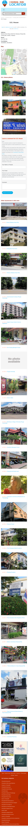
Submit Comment (7, 192)
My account (13, 773)
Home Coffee (10, 397)
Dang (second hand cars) (13, 471)
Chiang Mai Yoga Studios (6, 794)
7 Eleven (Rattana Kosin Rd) (13, 272)
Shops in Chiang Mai (5, 822)
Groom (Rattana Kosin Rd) (12, 222)
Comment (4, 182)
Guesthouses (8, 17)
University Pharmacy (12, 736)
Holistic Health (4, 810)
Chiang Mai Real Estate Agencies (8, 800)
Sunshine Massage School (13, 447)
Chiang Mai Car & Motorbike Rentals (8, 806)
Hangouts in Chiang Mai (6, 785)
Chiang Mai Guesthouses (19, 17)
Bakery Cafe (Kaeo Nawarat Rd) (14, 641)
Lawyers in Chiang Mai (6, 816)
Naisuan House (10, 524)
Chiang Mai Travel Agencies (7, 804)
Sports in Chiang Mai (5, 798)
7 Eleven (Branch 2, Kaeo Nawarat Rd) (16, 665)
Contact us (18, 773)
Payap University (11, 371)
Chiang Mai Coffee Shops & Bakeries (8, 783)
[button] (14, 60)
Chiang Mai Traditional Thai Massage (8, 792)
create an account (9, 27)
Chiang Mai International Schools (8, 814)
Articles (16, 775)
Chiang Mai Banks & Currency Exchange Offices (10, 824)
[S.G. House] (14, 88)
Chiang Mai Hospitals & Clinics (7, 808)
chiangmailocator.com (7, 826)
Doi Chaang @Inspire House (13, 347)
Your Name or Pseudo (7, 164)
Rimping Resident (11, 572)
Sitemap (12, 775)
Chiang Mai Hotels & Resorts (7, 789)
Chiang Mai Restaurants (6, 781)
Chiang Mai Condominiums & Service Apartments (10, 818)
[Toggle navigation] (4, 9)
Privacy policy (23, 773)
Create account (7, 773)
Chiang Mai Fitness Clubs (6, 796)
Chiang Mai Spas (5, 790)
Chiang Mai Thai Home (11, 248)
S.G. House (3, 19)
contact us (16, 28)
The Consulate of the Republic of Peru (16, 617)
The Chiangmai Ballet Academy (14, 548)
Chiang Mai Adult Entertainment (7, 802)
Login (2, 27)
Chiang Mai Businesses (6, 820)
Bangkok (15, 802)
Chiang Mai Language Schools (7, 812)
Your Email (4, 170)
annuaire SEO (24, 826)
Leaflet (14, 74)
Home (2, 17)
